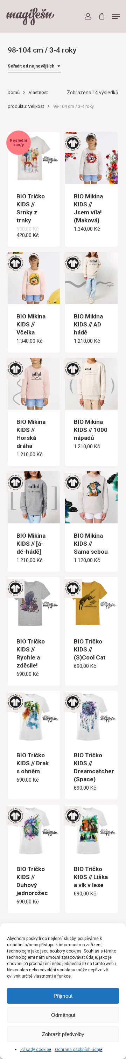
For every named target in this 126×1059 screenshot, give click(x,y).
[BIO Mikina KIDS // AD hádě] (91, 278)
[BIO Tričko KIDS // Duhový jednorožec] (34, 831)
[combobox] (34, 66)
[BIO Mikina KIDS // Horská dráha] (34, 384)
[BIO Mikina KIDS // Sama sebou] (91, 497)
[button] (116, 16)
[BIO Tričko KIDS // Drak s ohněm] (34, 717)
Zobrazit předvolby (63, 1034)
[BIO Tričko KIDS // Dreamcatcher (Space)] (91, 717)
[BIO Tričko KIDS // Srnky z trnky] (34, 158)
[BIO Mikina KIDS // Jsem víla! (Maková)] (91, 158)
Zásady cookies (35, 1049)
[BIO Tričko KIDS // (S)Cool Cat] (91, 603)
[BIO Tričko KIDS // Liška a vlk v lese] (91, 831)
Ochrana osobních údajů (79, 1049)
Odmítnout (63, 1015)
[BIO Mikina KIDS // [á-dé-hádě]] (34, 497)
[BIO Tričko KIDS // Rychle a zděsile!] (34, 603)
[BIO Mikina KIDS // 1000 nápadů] (91, 384)
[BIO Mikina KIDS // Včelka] (34, 278)
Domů (14, 92)
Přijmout (63, 996)
